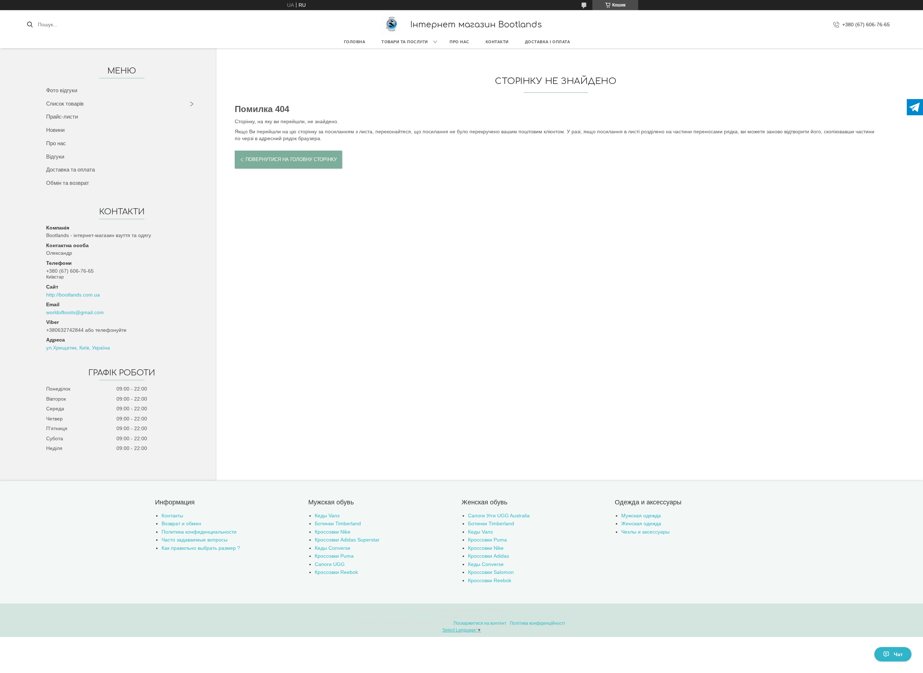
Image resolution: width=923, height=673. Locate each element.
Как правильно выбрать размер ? (201, 548)
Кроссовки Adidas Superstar (347, 540)
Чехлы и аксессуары (645, 532)
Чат (898, 654)
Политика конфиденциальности (199, 532)
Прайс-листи (62, 116)
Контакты (172, 515)
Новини (55, 130)
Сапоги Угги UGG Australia (499, 515)
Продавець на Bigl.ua (461, 616)
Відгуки (55, 156)
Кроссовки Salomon (491, 572)
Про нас (459, 42)
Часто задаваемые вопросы (195, 540)
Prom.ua (496, 610)
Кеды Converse (332, 548)
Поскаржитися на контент (480, 623)
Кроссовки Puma (334, 556)
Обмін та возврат (67, 183)
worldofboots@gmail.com (75, 312)
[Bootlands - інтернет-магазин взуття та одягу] (392, 24)
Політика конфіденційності (537, 623)
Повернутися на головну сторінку (291, 159)
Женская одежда (641, 523)
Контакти (497, 42)
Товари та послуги (404, 42)
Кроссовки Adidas (488, 556)
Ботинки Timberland (338, 523)
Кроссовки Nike (332, 532)
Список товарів (65, 104)
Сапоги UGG (330, 564)
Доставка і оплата (547, 42)
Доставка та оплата (70, 169)
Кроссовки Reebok (336, 572)
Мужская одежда (641, 515)
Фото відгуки (61, 90)
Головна (355, 42)
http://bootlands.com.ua (73, 295)
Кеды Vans (327, 515)
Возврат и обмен (181, 523)
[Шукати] (30, 24)
